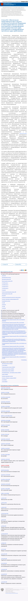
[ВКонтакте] (21, 269)
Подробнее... (24, 359)
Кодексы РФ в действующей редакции (10, 274)
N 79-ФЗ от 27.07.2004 (5, 406)
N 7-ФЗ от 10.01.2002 (5, 429)
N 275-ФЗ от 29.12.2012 (5, 411)
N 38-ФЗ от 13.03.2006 (5, 425)
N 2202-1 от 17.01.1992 (5, 465)
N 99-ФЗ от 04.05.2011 (5, 448)
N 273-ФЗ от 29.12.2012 (5, 401)
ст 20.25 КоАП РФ (4, 513)
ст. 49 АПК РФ (4, 574)
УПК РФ (4, 308)
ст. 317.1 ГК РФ (4, 502)
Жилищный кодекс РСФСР (8, 368)
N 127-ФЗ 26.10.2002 (5, 470)
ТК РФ (3, 302)
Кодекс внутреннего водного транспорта (11, 297)
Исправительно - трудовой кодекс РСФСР (11, 372)
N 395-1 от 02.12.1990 (5, 493)
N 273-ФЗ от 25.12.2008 (5, 420)
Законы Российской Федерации (9, 311)
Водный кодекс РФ (6, 279)
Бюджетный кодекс (6, 277)
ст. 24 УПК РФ (4, 563)
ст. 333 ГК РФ (3, 498)
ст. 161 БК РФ (3, 543)
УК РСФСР (4, 379)
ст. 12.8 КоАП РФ (4, 533)
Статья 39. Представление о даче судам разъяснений (7, 264)
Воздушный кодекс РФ (7, 281)
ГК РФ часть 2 (5, 284)
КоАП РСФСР (5, 374)
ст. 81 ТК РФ (3, 519)
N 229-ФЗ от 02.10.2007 (5, 484)
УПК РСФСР (4, 381)
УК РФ (3, 306)
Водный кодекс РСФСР (7, 363)
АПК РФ (4, 275)
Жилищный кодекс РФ (7, 293)
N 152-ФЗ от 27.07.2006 (5, 474)
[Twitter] (23, 269)
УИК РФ (4, 304)
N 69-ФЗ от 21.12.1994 (5, 392)
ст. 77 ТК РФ (3, 549)
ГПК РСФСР (4, 365)
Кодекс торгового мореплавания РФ (10, 299)
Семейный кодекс (6, 301)
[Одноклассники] (24, 269)
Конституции (23, 133)
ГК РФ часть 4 (5, 288)
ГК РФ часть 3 (5, 286)
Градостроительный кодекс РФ (9, 291)
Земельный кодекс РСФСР (8, 370)
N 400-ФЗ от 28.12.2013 (5, 387)
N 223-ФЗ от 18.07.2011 (5, 459)
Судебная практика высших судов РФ (10, 310)
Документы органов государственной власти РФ (13, 316)
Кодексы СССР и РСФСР (7, 361)
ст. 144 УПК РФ (4, 553)
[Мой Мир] (26, 269)
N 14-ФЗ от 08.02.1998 (5, 454)
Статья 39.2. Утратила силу (20, 264)
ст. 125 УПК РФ (4, 558)
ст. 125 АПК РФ (4, 581)
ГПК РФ (4, 290)
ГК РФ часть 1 (5, 282)
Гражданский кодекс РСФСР (8, 367)
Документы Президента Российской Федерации (13, 313)
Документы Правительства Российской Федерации (13, 314)
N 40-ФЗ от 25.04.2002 (5, 397)
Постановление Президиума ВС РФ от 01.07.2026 (13, 322)
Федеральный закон (5, 9)
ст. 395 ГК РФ (3, 507)
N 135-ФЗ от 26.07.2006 (5, 443)
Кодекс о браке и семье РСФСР (9, 377)
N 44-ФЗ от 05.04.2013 (5, 479)
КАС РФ (4, 295)
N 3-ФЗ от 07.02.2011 (5, 434)
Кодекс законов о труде (7, 376)
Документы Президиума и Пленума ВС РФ (11, 318)
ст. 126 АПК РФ (4, 569)
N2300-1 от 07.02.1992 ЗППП (6, 415)
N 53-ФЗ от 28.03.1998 (5, 488)
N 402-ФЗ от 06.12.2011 (5, 439)
